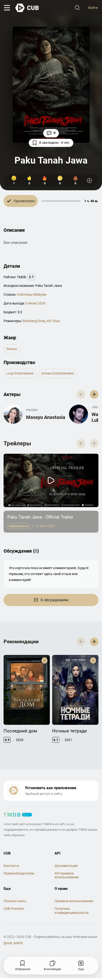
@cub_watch (13, 943)
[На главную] (27, 8)
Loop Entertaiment (20, 373)
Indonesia (24, 294)
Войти (93, 8)
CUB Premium (14, 909)
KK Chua (53, 321)
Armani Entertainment (57, 373)
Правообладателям (19, 873)
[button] (94, 394)
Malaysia (39, 294)
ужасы (11, 349)
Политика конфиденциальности (71, 911)
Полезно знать (15, 901)
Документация (66, 866)
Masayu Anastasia (45, 417)
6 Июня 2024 (35, 303)
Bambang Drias (34, 321)
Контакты (11, 866)
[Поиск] (77, 7)
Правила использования (74, 901)
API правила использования (67, 875)
